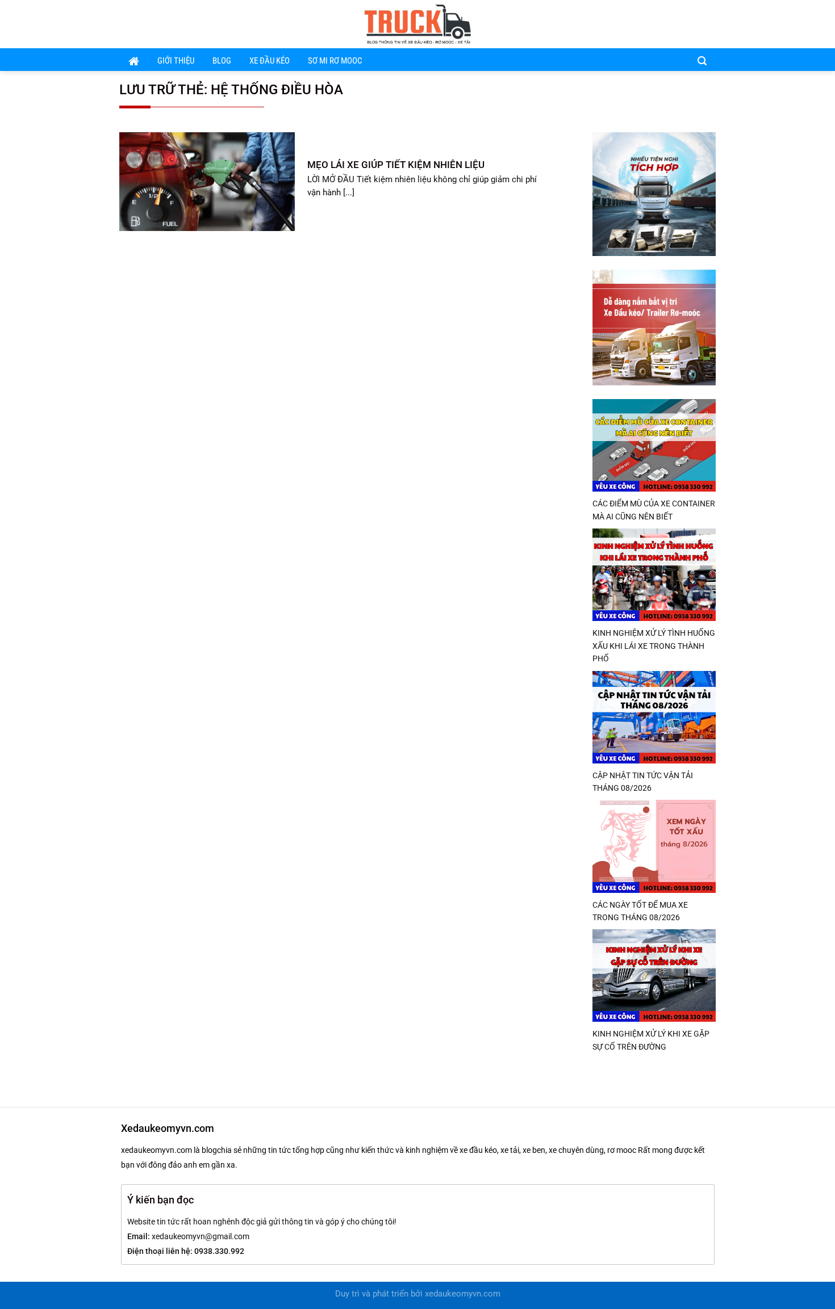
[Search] (702, 60)
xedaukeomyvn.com (462, 1294)
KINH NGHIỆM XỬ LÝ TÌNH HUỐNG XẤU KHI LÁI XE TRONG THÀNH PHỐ (653, 645)
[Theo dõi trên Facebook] (678, 24)
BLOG (221, 61)
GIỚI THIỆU (175, 61)
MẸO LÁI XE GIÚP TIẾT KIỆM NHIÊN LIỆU (396, 164)
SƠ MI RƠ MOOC (335, 61)
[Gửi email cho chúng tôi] (693, 24)
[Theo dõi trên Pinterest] (708, 24)
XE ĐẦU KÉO (269, 61)
